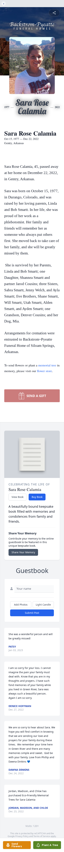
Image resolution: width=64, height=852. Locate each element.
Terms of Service (41, 836)
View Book (17, 497)
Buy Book (37, 497)
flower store (44, 371)
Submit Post (32, 612)
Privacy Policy (22, 836)
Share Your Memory (23, 552)
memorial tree (47, 365)
